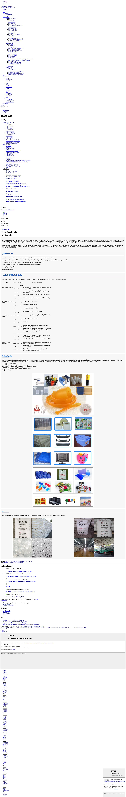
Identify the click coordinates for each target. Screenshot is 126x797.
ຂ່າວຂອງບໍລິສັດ (9, 99)
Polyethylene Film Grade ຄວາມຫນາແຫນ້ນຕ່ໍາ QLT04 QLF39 (18, 561)
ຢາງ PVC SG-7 (11, 35)
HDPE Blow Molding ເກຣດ (14, 49)
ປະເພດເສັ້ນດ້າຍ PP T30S (13, 69)
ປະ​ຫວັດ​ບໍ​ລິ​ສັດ (9, 14)
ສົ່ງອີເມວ (2, 630)
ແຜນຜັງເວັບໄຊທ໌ (36, 626)
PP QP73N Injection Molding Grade (15, 73)
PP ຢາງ (10, 68)
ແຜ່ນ (7, 83)
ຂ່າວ (4, 98)
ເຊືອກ (7, 92)
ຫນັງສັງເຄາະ (8, 85)
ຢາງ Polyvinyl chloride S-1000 (14, 196)
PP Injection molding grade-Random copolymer (13, 562)
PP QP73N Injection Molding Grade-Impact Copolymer (21, 576)
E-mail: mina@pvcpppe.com (6, 6)
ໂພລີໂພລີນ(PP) (9, 67)
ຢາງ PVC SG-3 (11, 32)
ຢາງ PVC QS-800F (12, 28)
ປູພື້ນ (7, 84)
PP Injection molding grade (14, 72)
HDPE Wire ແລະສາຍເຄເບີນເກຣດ (15, 48)
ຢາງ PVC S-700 (11, 22)
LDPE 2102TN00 (12, 61)
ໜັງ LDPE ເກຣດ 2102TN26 (14, 63)
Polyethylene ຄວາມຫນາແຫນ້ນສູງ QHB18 (24, 627)
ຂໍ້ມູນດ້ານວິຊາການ (10, 102)
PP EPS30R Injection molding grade (15, 71)
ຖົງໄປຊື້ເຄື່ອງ (8, 90)
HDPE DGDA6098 (12, 54)
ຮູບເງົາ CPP (8, 95)
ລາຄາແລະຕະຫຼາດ (10, 100)
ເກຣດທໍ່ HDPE (11, 45)
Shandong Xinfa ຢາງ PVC (14, 41)
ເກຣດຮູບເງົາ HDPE (12, 46)
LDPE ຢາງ (10, 66)
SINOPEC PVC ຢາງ (9, 627)
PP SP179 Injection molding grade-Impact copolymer (20, 591)
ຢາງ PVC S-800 (11, 23)
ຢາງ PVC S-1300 (12, 27)
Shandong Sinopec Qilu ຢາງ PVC (15, 38)
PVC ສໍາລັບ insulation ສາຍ (39, 627)
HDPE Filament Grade (13, 51)
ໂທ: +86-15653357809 (8, 604)
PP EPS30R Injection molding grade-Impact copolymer (21, 581)
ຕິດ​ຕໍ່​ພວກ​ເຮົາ (6, 103)
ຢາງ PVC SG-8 (11, 37)
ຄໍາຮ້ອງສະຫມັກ (6, 75)
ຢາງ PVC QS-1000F (12, 29)
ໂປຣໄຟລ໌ (8, 80)
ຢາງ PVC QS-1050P (12, 30)
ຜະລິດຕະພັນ (6, 17)
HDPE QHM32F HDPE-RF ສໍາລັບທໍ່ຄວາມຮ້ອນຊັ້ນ (19, 60)
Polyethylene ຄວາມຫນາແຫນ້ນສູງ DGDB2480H (56, 627)
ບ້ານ (4, 12)
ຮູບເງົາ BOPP (9, 94)
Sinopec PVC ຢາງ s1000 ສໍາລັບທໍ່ (15, 25)
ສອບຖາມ (37, 599)
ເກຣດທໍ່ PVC (11, 20)
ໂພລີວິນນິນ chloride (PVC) (11, 18)
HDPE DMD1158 (12, 53)
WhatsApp (4, 631)
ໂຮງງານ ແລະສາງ (9, 15)
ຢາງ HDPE (10, 44)
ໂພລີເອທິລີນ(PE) (9, 43)
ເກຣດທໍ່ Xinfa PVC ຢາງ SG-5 (14, 34)
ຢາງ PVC (10, 19)
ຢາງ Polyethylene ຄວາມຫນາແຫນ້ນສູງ (16, 201)
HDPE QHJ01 (11, 57)
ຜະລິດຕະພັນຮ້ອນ (28, 626)
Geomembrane (9, 87)
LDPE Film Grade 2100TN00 (14, 62)
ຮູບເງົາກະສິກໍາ (9, 93)
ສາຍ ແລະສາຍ (9, 79)
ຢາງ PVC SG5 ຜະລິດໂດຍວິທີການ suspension (18, 186)
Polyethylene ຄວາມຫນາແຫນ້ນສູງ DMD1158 (77, 627)
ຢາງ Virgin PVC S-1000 (12, 181)
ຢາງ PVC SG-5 (11, 33)
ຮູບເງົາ (7, 78)
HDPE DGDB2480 (12, 55)
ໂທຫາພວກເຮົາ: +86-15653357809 (8, 7)
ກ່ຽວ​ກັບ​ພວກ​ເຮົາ (6, 13)
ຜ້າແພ (7, 88)
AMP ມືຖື (43, 626)
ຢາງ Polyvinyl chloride (12, 191)
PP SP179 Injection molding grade (15, 74)
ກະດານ (7, 82)
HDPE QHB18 (11, 56)
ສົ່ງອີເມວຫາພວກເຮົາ (5, 229)
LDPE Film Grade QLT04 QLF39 (15, 64)
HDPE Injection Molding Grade (15, 50)
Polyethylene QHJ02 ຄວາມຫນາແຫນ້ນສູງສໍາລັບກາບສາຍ (20, 58)
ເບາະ (7, 97)
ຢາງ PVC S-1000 (12, 24)
